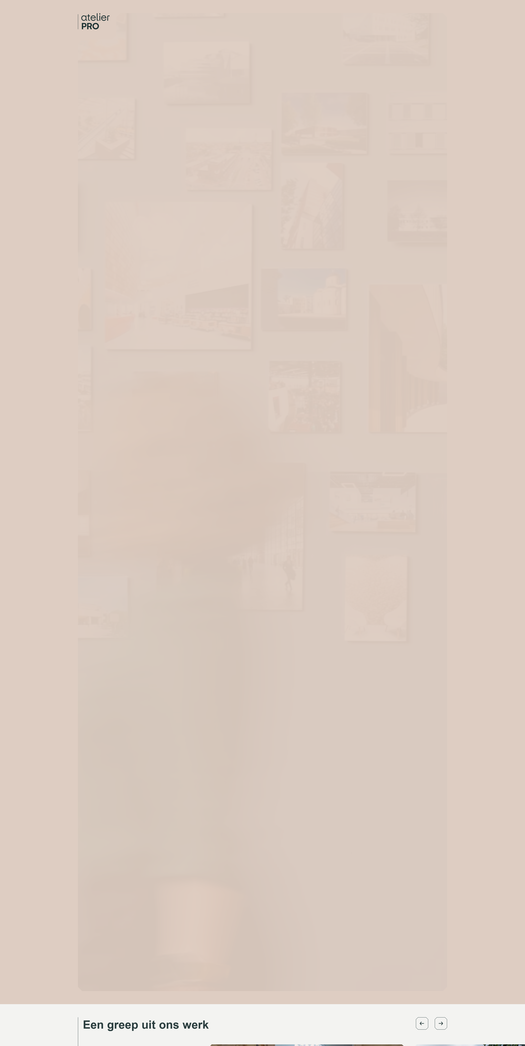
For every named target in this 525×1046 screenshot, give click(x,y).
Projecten (391, 15)
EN (428, 15)
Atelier (366, 15)
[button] (422, 1023)
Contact (412, 15)
